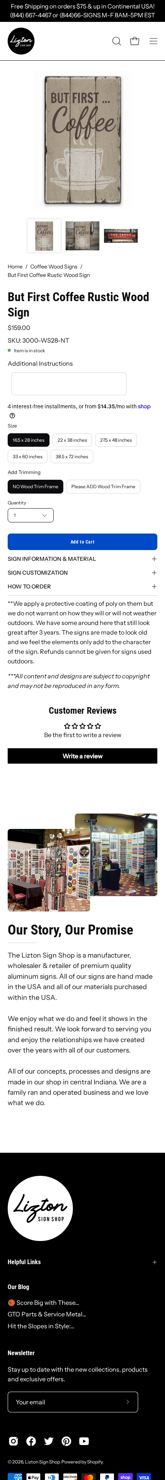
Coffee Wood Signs (54, 266)
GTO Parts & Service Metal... (47, 1314)
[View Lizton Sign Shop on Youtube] (84, 1441)
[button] (116, 41)
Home (15, 266)
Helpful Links (24, 1262)
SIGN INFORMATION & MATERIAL (52, 558)
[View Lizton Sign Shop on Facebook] (31, 1441)
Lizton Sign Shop (42, 1462)
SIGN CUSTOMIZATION (38, 572)
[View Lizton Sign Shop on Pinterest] (66, 1441)
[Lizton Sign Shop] (21, 41)
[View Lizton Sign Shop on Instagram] (13, 1441)
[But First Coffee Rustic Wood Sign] (44, 236)
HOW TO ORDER (29, 586)
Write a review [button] (83, 756)
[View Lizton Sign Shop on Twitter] (48, 1441)
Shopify (94, 1462)
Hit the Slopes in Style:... (41, 1326)
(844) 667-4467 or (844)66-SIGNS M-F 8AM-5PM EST (82, 15)
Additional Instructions (40, 363)
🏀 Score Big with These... (43, 1302)
